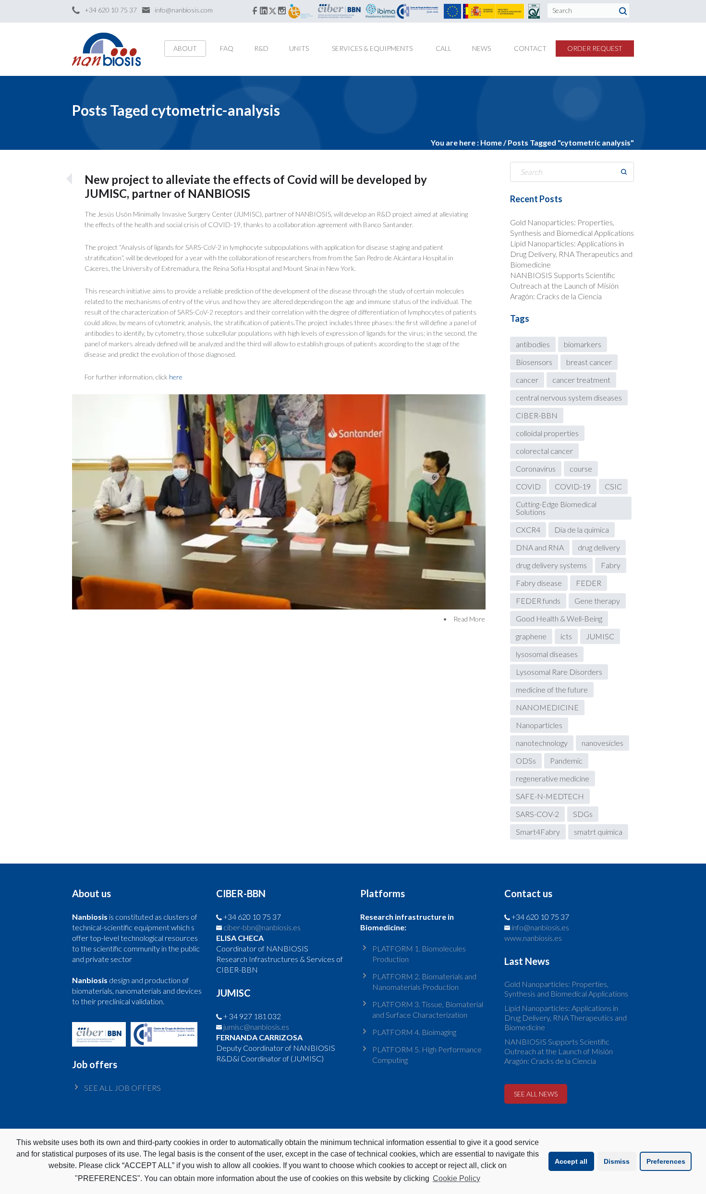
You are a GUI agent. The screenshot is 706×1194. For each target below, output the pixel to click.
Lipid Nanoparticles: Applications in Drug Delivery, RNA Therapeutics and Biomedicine (571, 254)
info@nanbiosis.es (540, 927)
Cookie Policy (456, 1178)
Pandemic (566, 760)
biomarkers (582, 344)
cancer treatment (581, 379)
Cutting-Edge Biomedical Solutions (556, 508)
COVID (528, 486)
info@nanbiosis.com (184, 10)
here (176, 377)
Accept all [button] (571, 1161)
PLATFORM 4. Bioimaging (414, 1031)
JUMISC (600, 636)
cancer (527, 379)
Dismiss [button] (617, 1161)
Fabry (611, 565)
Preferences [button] (665, 1161)
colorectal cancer (544, 450)
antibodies (533, 344)
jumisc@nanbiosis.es (256, 1026)
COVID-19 (573, 486)
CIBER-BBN (537, 415)
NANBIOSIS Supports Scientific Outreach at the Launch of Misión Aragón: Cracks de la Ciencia (564, 285)
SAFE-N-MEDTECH (550, 796)
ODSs (526, 760)
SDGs (583, 813)
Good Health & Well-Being (559, 618)
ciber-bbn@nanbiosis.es (262, 927)
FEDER (588, 582)
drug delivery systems (551, 565)
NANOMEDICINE (547, 707)
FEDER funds (538, 600)
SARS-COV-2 (537, 813)
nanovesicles (602, 742)
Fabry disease (539, 582)
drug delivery (599, 547)
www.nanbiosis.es (533, 937)
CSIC (613, 486)
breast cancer (589, 361)
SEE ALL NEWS (536, 1094)
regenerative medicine (552, 778)
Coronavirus (536, 468)
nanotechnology (542, 742)
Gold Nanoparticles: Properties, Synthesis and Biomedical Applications (566, 988)
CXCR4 (528, 529)
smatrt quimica (598, 831)
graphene (531, 636)
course (581, 468)
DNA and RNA (540, 547)
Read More (469, 619)
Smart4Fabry (538, 831)
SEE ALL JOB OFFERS (122, 1087)
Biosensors (534, 361)
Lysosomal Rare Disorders (559, 671)
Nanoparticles (539, 725)
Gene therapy (597, 600)
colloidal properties (547, 433)
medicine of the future (552, 689)
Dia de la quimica (581, 529)
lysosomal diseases (547, 653)
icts (566, 636)
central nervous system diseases (569, 397)
